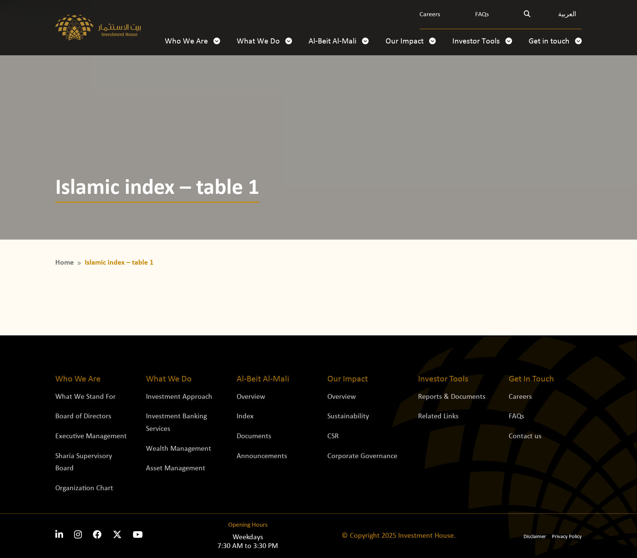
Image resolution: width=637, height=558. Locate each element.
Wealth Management (178, 448)
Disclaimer (534, 537)
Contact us (525, 436)
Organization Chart (84, 488)
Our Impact (405, 41)
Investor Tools (477, 41)
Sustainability (348, 416)
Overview (251, 396)
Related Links (438, 416)
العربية (567, 14)
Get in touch (550, 41)
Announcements (262, 456)
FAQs (482, 14)
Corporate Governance (362, 456)
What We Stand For (85, 396)
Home (64, 262)
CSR (333, 436)
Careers (430, 14)
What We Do (259, 41)
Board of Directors (83, 416)
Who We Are (187, 41)
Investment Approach (179, 396)
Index (245, 416)
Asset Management (175, 468)
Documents (254, 436)
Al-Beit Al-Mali (333, 41)
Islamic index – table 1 (119, 262)
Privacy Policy (567, 537)
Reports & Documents (451, 396)
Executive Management (91, 436)
